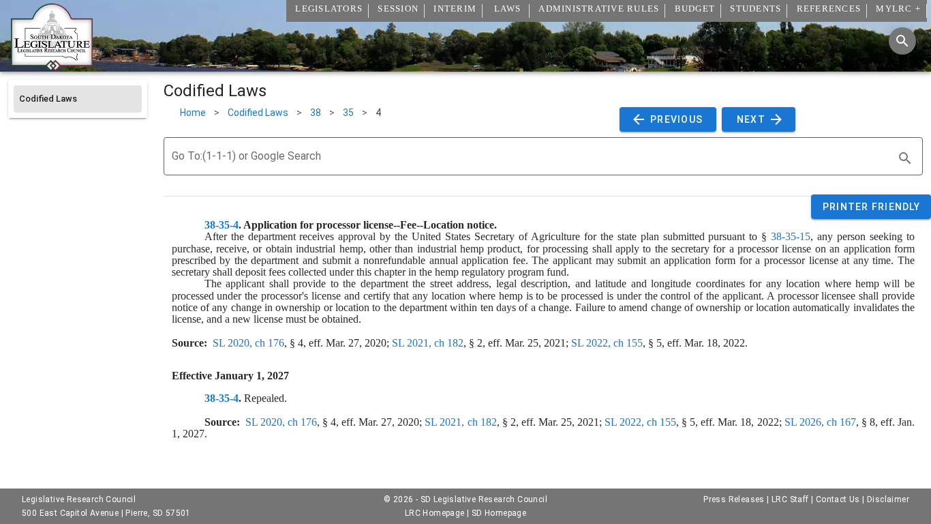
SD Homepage (499, 513)
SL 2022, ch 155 (607, 343)
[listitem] (78, 99)
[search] (905, 158)
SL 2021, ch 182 (427, 343)
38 (315, 112)
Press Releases (734, 499)
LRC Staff (790, 499)
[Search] (902, 41)
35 (348, 112)
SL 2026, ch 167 (820, 422)
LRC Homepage (435, 513)
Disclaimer (888, 499)
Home (193, 112)
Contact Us (838, 499)
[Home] (52, 66)
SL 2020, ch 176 (248, 343)
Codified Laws (258, 112)
